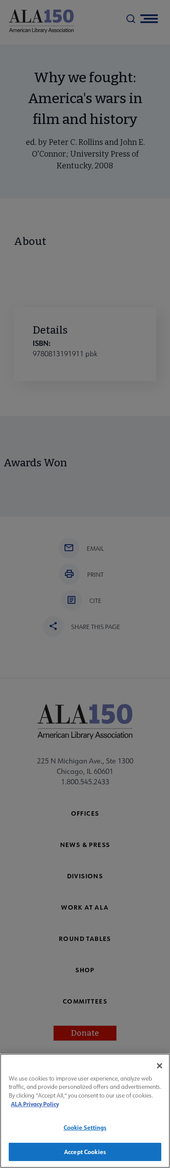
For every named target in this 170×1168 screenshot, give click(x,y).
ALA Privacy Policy (35, 1104)
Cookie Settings (85, 1127)
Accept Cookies (85, 1151)
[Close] (159, 1065)
